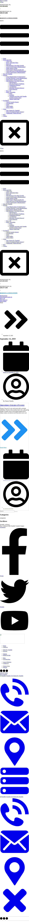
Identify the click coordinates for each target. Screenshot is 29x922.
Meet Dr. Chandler (7, 74)
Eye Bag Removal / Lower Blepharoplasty (16, 78)
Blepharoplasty (3, 295)
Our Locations (3, 674)
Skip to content (3, 0)
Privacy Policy (9, 107)
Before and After (7, 60)
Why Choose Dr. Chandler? (13, 110)
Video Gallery (9, 106)
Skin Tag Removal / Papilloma (16, 83)
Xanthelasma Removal (14, 85)
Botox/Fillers (3, 301)
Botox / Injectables (10, 92)
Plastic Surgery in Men (11, 68)
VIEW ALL (9, 61)
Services (5, 75)
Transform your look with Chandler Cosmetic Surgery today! (18, 97)
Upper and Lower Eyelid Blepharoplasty (16, 71)
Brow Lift (8, 64)
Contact (5, 116)
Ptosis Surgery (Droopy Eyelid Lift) (15, 69)
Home (4, 58)
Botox (10, 93)
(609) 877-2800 (4, 673)
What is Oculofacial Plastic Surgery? (15, 112)
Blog (4, 114)
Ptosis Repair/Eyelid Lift (6, 297)
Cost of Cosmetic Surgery (12, 102)
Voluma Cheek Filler (14, 99)
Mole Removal (13, 82)
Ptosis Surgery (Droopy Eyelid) (14, 79)
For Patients (6, 100)
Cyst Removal (12, 86)
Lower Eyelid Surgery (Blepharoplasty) (16, 67)
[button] (14, 40)
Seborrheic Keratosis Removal (16, 88)
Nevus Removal (13, 89)
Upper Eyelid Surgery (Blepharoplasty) (15, 72)
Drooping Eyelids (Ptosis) (12, 405)
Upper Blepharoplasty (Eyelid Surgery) (15, 76)
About (4, 109)
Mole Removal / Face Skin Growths (15, 65)
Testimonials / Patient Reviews (13, 113)
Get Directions (9, 103)
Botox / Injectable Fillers (12, 62)
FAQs (7, 104)
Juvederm (11, 95)
